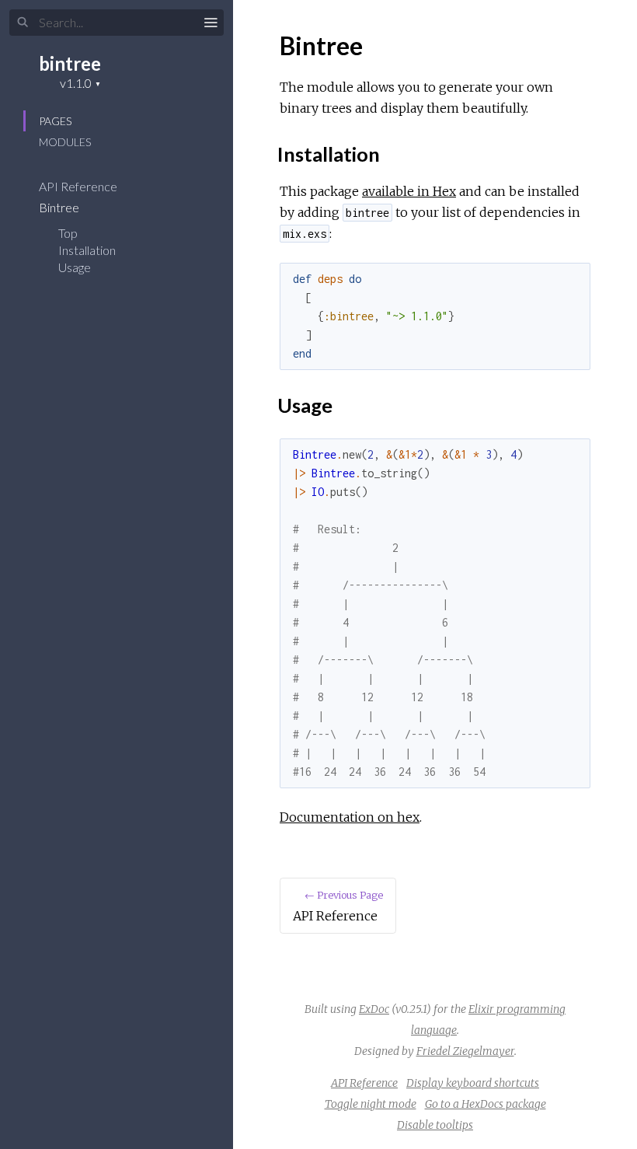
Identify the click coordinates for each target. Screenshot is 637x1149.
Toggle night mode (370, 1104)
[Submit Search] (23, 22)
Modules (65, 141)
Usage (74, 267)
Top (68, 232)
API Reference (79, 186)
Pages (55, 120)
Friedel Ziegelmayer (465, 1051)
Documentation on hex (349, 817)
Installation (87, 250)
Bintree (60, 207)
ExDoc (374, 1009)
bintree (70, 63)
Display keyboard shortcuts (472, 1083)
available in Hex (409, 191)
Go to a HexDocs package (485, 1104)
